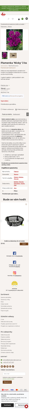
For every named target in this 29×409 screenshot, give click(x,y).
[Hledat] (8, 18)
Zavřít (3, 108)
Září (15, 185)
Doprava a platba (5, 337)
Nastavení (21, 405)
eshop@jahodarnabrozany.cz (12, 360)
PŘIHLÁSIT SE (7, 382)
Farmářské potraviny (6, 306)
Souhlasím (7, 405)
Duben (16, 177)
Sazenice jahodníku (6, 297)
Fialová (16, 171)
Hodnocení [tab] (16, 114)
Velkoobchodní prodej (6, 321)
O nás (2, 319)
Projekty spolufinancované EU (9, 324)
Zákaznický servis (5, 339)
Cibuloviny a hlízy (5, 299)
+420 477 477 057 (8, 362)
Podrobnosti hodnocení (8, 68)
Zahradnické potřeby (6, 308)
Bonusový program (6, 341)
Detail (24, 244)
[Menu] (26, 18)
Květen (21, 177)
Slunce (16, 174)
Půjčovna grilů (4, 310)
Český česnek (4, 304)
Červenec (17, 183)
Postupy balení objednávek (8, 343)
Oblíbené (13, 19)
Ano (15, 188)
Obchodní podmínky (6, 350)
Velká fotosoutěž (5, 335)
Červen (16, 179)
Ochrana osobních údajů (7, 352)
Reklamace (4, 348)
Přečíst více (4, 85)
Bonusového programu (16, 96)
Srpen (23, 183)
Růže (2, 302)
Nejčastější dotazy (6, 346)
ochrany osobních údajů (8, 378)
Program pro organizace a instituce (10, 326)
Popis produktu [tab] (7, 114)
